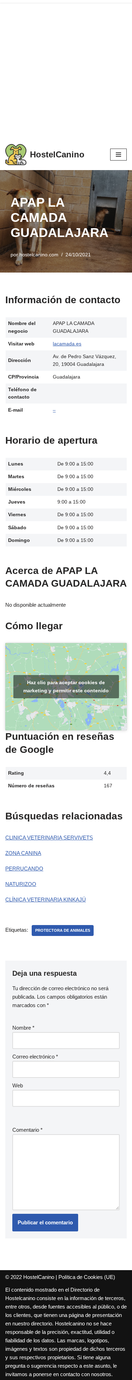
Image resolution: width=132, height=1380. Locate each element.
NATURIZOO (20, 884)
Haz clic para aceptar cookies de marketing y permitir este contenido (66, 686)
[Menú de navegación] (118, 155)
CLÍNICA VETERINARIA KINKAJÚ (45, 900)
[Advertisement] (66, 70)
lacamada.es (67, 343)
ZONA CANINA (23, 853)
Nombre (23, 1028)
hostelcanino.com (38, 254)
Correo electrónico (35, 1057)
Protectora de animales (62, 930)
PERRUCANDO (24, 869)
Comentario (27, 1130)
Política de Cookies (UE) (86, 1277)
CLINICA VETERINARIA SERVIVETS (49, 838)
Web (17, 1085)
